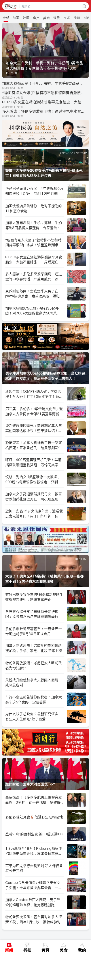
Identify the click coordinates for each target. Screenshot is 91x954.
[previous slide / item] (5, 50)
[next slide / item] (86, 50)
